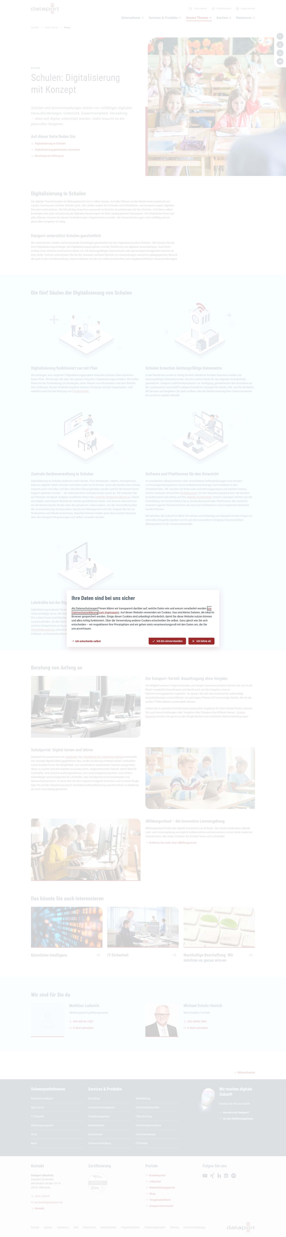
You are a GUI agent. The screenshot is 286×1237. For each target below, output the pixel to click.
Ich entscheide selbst (88, 641)
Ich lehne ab (203, 641)
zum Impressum (108, 612)
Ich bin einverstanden (169, 641)
